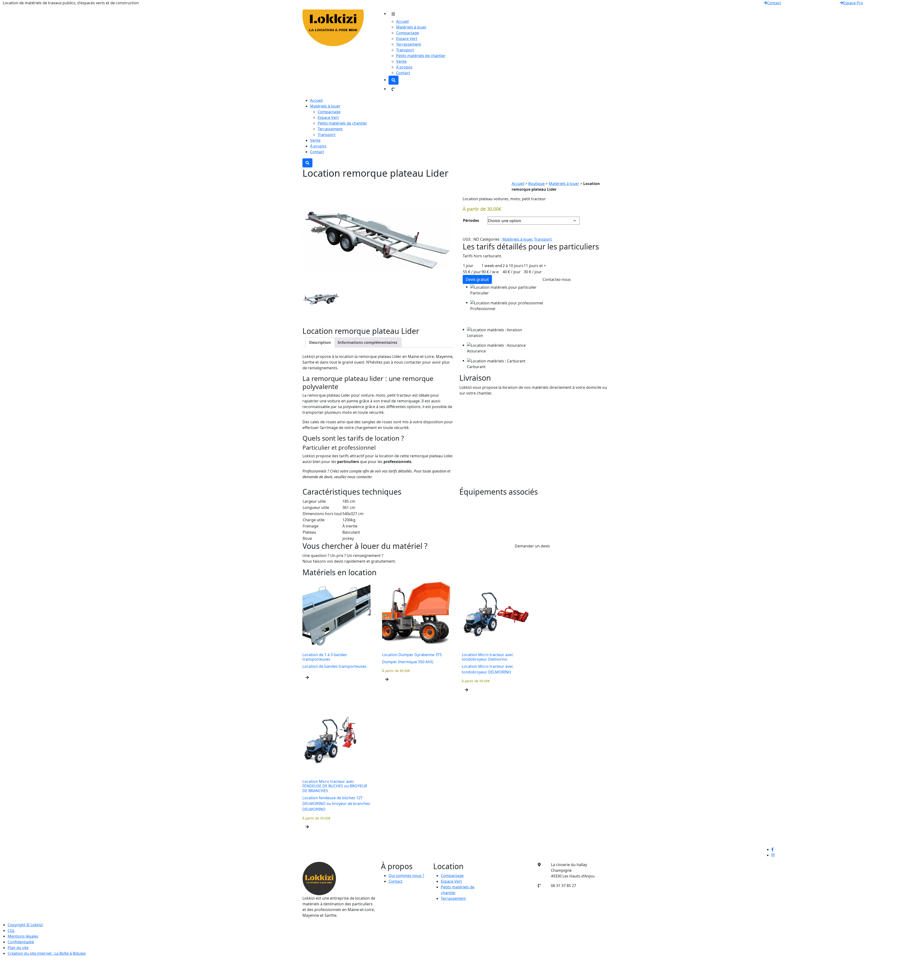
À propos (404, 67)
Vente (401, 61)
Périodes (471, 220)
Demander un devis (532, 546)
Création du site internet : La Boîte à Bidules (47, 953)
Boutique (536, 183)
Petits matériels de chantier (421, 55)
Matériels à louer (411, 27)
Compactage (407, 32)
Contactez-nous (557, 279)
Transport (405, 50)
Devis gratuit (477, 279)
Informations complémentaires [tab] (367, 342)
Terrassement (408, 44)
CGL (11, 930)
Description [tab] (320, 342)
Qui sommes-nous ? (406, 875)
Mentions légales (23, 936)
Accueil (402, 21)
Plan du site (18, 947)
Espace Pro (853, 2)
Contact (774, 2)
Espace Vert (406, 38)
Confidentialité (21, 942)
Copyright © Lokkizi (25, 924)
